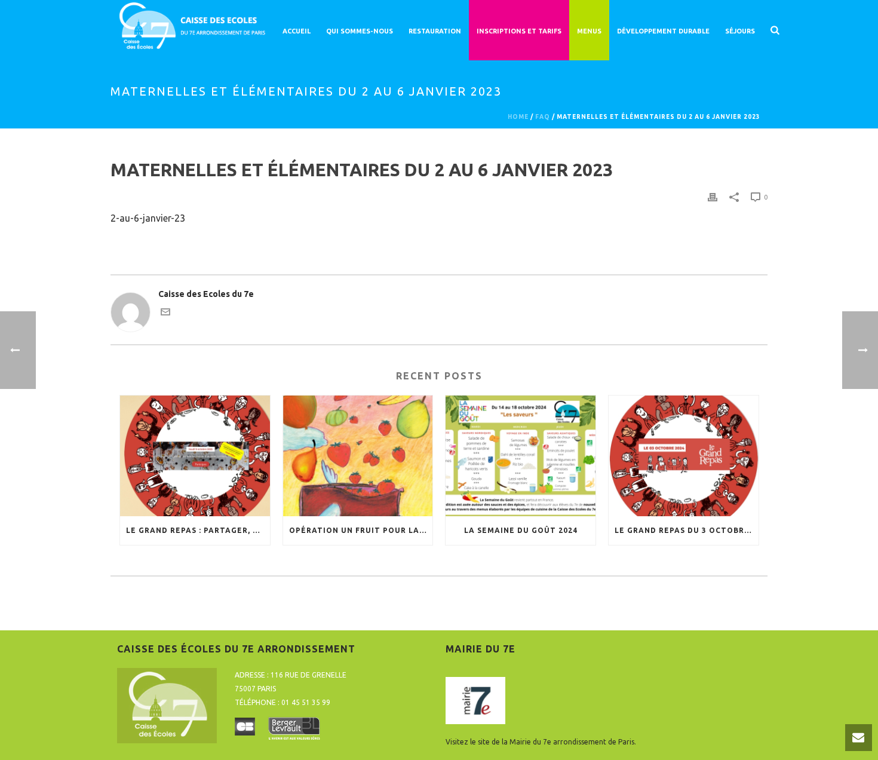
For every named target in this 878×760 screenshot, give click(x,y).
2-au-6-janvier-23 (147, 218)
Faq (542, 117)
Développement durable (663, 31)
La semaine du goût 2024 (521, 530)
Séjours (740, 31)
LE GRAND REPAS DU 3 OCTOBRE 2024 (687, 530)
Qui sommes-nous (359, 31)
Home (518, 117)
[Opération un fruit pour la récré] (358, 456)
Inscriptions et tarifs (519, 31)
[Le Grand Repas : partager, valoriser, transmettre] (195, 456)
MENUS (589, 31)
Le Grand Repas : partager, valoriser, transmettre (198, 530)
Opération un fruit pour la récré (361, 530)
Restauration (435, 31)
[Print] (712, 197)
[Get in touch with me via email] (165, 313)
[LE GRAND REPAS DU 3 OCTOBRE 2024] (684, 456)
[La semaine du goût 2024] (520, 456)
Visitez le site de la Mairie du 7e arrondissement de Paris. (541, 742)
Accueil (297, 31)
